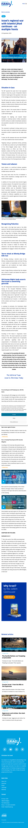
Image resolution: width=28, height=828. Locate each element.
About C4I (3, 781)
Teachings (3, 787)
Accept (14, 414)
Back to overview (5, 12)
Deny (14, 418)
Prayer (3, 785)
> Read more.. (4, 436)
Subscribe (3, 783)
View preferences (14, 422)
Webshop (3, 789)
